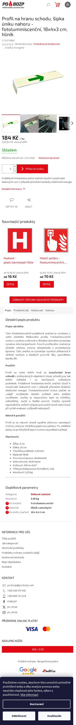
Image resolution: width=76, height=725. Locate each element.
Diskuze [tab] (50, 310)
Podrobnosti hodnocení (47, 44)
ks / (38, 649)
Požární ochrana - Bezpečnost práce (38, 661)
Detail (11, 284)
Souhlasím (54, 716)
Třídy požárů (9, 539)
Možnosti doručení (49, 158)
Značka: (14, 48)
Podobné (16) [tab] (21, 310)
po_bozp (12, 607)
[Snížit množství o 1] (15, 171)
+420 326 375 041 (16, 591)
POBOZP (12, 601)
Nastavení (37, 704)
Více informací (29, 695)
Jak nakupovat (10, 543)
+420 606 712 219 (16, 596)
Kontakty (7, 567)
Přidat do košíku (35, 168)
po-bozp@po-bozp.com (20, 585)
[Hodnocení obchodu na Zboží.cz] (49, 671)
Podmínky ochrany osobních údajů (20, 553)
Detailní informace (12, 189)
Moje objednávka (11, 562)
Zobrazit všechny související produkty (38, 299)
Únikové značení (40, 494)
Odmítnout (19, 716)
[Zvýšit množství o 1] (15, 167)
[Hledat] (48, 4)
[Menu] (67, 4)
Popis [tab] (8, 310)
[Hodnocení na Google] (28, 671)
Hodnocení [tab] (37, 310)
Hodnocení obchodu (13, 557)
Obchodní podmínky (13, 548)
